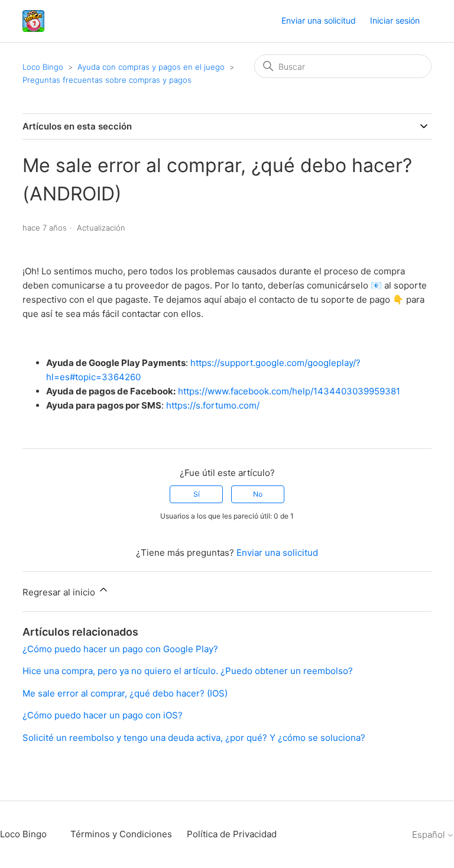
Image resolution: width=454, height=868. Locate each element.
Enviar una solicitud (318, 20)
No (257, 494)
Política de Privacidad (232, 834)
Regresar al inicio (60, 592)
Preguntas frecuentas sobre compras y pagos (107, 80)
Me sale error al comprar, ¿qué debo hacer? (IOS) (125, 693)
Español (429, 835)
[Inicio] (33, 21)
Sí (196, 494)
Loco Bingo (42, 67)
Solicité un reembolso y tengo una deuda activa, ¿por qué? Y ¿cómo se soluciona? (193, 737)
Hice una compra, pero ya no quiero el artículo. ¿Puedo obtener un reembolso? (187, 670)
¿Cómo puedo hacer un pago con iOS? (102, 715)
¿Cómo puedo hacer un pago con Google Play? (120, 649)
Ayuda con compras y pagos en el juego (151, 67)
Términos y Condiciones (121, 834)
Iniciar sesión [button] (395, 20)
